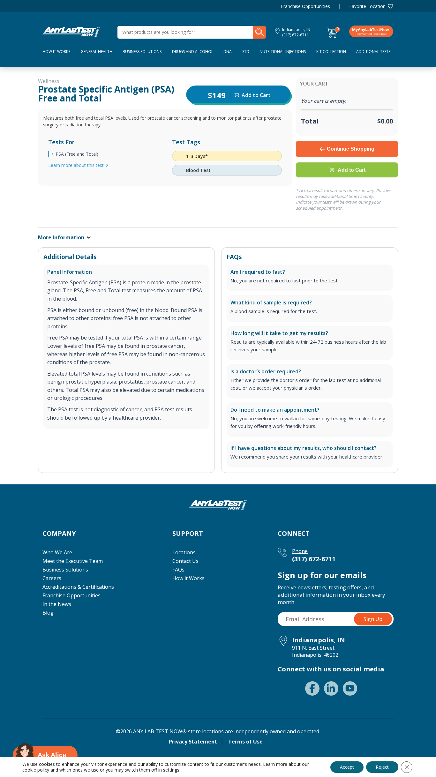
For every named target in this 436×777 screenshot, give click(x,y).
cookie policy (35, 770)
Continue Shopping (350, 149)
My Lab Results (371, 31)
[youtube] (350, 688)
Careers (51, 578)
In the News (56, 604)
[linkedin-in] (331, 688)
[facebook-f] (312, 688)
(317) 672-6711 (295, 35)
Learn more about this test (76, 165)
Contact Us (185, 560)
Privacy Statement (193, 741)
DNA (227, 51)
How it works (56, 51)
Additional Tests (373, 51)
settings (171, 770)
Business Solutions (142, 51)
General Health (96, 51)
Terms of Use (245, 741)
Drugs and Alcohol (192, 51)
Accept (347, 767)
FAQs (178, 569)
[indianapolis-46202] (71, 31)
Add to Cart (351, 170)
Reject (382, 767)
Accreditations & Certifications (78, 586)
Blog (48, 612)
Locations (184, 552)
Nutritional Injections (282, 51)
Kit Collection (331, 51)
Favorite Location (367, 6)
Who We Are (57, 552)
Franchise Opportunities (305, 6)
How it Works (188, 578)
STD (245, 51)
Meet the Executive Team (72, 560)
